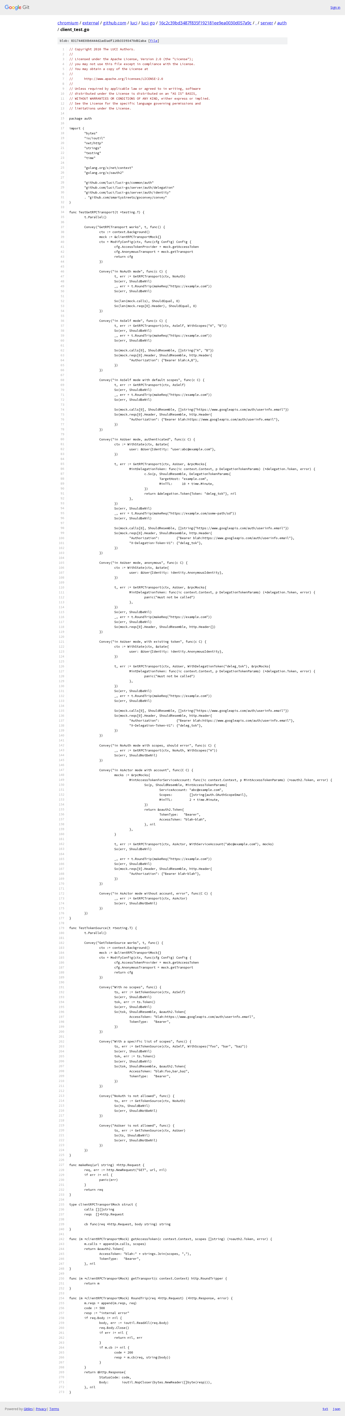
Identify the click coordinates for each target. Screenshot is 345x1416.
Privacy (41, 1409)
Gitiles (28, 1409)
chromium (68, 23)
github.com (114, 23)
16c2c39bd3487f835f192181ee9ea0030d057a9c (205, 23)
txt (325, 1409)
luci (133, 23)
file (153, 41)
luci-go (148, 23)
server (267, 23)
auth (282, 23)
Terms (54, 1409)
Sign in (335, 7)
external (90, 23)
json (336, 1409)
